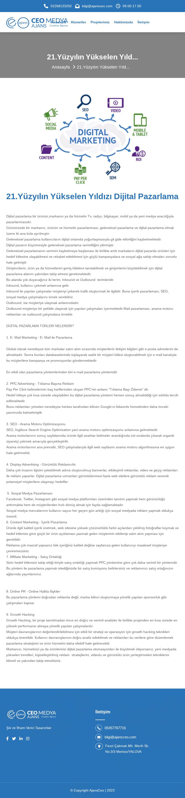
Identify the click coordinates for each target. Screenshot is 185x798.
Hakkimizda (123, 22)
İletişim (143, 22)
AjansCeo (97, 790)
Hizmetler (78, 22)
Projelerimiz (100, 22)
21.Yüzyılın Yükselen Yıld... (103, 67)
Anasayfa (61, 67)
